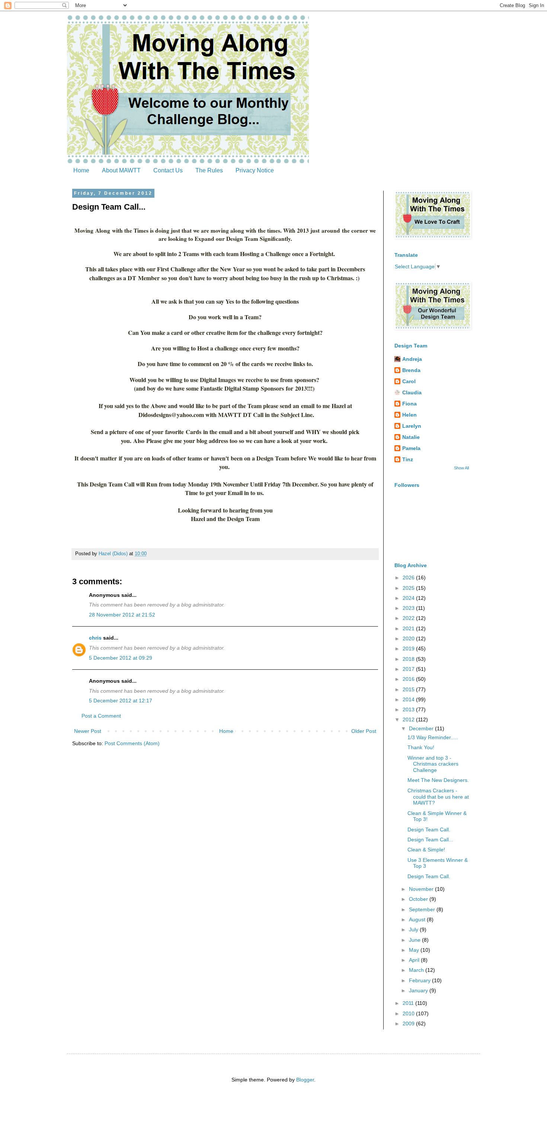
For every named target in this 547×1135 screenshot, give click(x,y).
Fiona (409, 404)
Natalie (411, 437)
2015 (409, 689)
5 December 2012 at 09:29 (120, 658)
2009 (409, 1023)
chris (95, 638)
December (422, 728)
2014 (409, 699)
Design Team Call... (430, 840)
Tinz (407, 459)
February (420, 980)
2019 (409, 648)
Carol (409, 381)
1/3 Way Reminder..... (432, 737)
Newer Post (87, 731)
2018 (409, 659)
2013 (409, 709)
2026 (409, 578)
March (417, 970)
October (419, 899)
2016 (409, 679)
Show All (461, 468)
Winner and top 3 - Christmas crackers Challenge (432, 764)
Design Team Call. (428, 829)
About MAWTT (121, 170)
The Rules (209, 170)
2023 (409, 608)
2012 (409, 719)
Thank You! (420, 747)
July (414, 929)
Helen (409, 415)
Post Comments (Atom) (132, 743)
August (418, 919)
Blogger (305, 1080)
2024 (409, 598)
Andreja (412, 359)
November (422, 889)
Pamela (411, 448)
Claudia (412, 392)
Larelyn (411, 426)
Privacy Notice (255, 170)
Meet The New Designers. (438, 780)
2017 (409, 669)
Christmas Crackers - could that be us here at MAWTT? (438, 797)
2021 (409, 628)
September (422, 909)
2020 (409, 638)
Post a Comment (101, 716)
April (415, 960)
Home (81, 170)
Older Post (363, 731)
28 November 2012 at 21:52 (122, 615)
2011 (409, 1003)
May (414, 950)
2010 (409, 1013)
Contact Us (168, 170)
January (419, 990)
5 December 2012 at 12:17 (120, 701)
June (415, 940)
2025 (409, 588)
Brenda (411, 370)
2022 (409, 618)
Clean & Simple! (426, 850)
